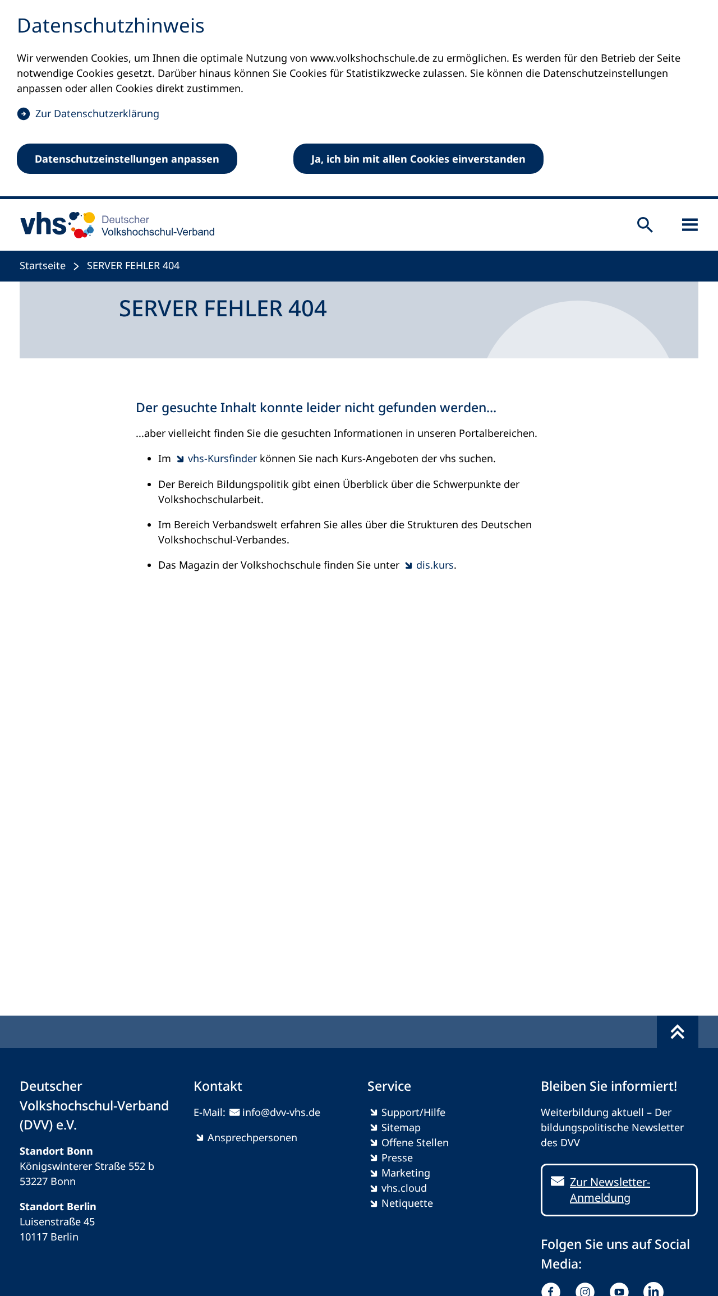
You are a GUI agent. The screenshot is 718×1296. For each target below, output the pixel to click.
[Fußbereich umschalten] (677, 1032)
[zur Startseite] (114, 225)
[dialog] (359, 99)
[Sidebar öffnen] (690, 225)
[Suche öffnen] (645, 225)
